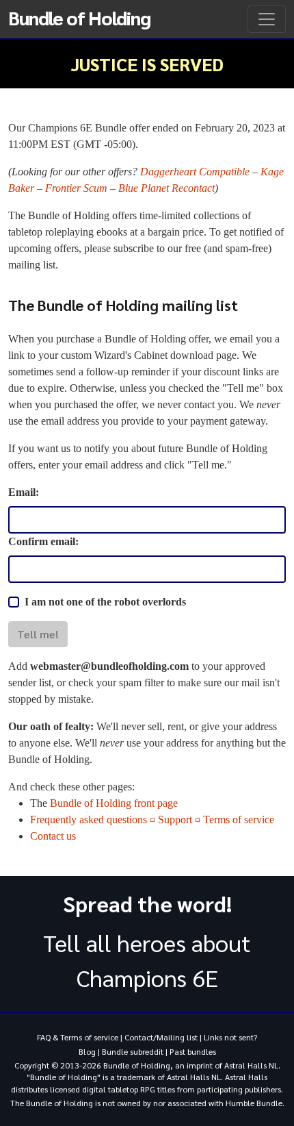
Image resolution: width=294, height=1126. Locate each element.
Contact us (53, 836)
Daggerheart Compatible (195, 171)
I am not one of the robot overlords (105, 602)
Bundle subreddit (132, 1051)
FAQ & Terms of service (77, 1036)
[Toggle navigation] (267, 19)
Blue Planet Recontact (166, 188)
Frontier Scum (76, 188)
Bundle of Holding (79, 17)
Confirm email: (43, 541)
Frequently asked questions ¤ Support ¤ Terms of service (152, 819)
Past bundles (193, 1051)
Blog (87, 1051)
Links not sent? (230, 1036)
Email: (23, 492)
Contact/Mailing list (161, 1036)
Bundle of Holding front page (114, 803)
